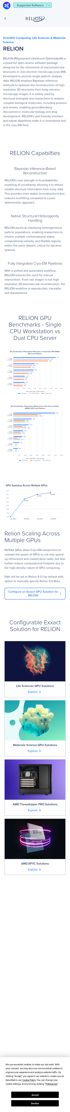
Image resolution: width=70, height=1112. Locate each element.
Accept (35, 1094)
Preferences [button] (51, 1084)
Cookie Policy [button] (28, 1080)
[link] (35, 594)
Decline (35, 1103)
